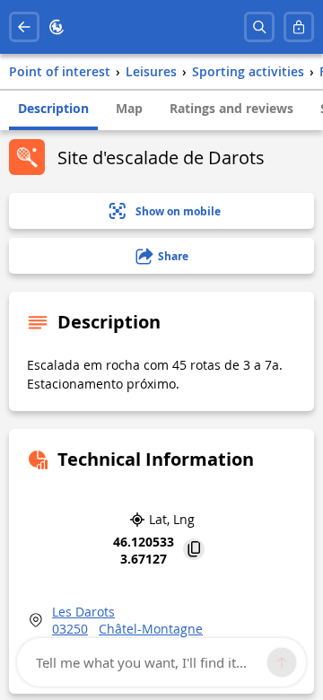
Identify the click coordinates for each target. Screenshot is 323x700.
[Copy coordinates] (194, 551)
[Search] (259, 27)
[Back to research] (24, 27)
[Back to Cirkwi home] (56, 27)
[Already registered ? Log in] (299, 27)
